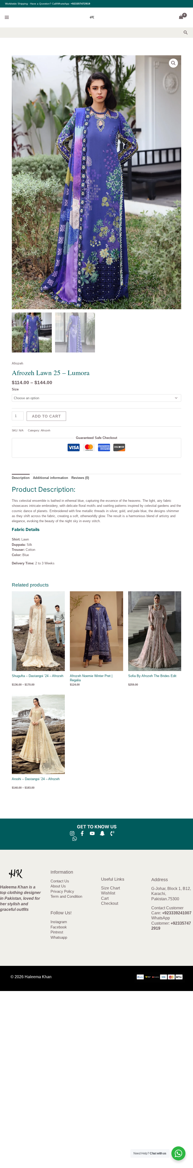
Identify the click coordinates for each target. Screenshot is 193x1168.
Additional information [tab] (50, 478)
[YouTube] (92, 833)
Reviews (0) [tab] (80, 478)
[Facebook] (82, 833)
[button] (185, 32)
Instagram (59, 922)
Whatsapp (59, 937)
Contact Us (60, 881)
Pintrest (57, 932)
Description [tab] (21, 478)
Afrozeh (17, 363)
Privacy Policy (62, 891)
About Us (58, 886)
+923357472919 (80, 3)
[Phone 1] (112, 833)
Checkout (109, 903)
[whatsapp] (74, 838)
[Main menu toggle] (7, 17)
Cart (105, 898)
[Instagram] (72, 833)
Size (15, 389)
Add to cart (46, 416)
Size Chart (110, 888)
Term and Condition (66, 896)
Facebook (59, 927)
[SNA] (102, 833)
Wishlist (108, 893)
